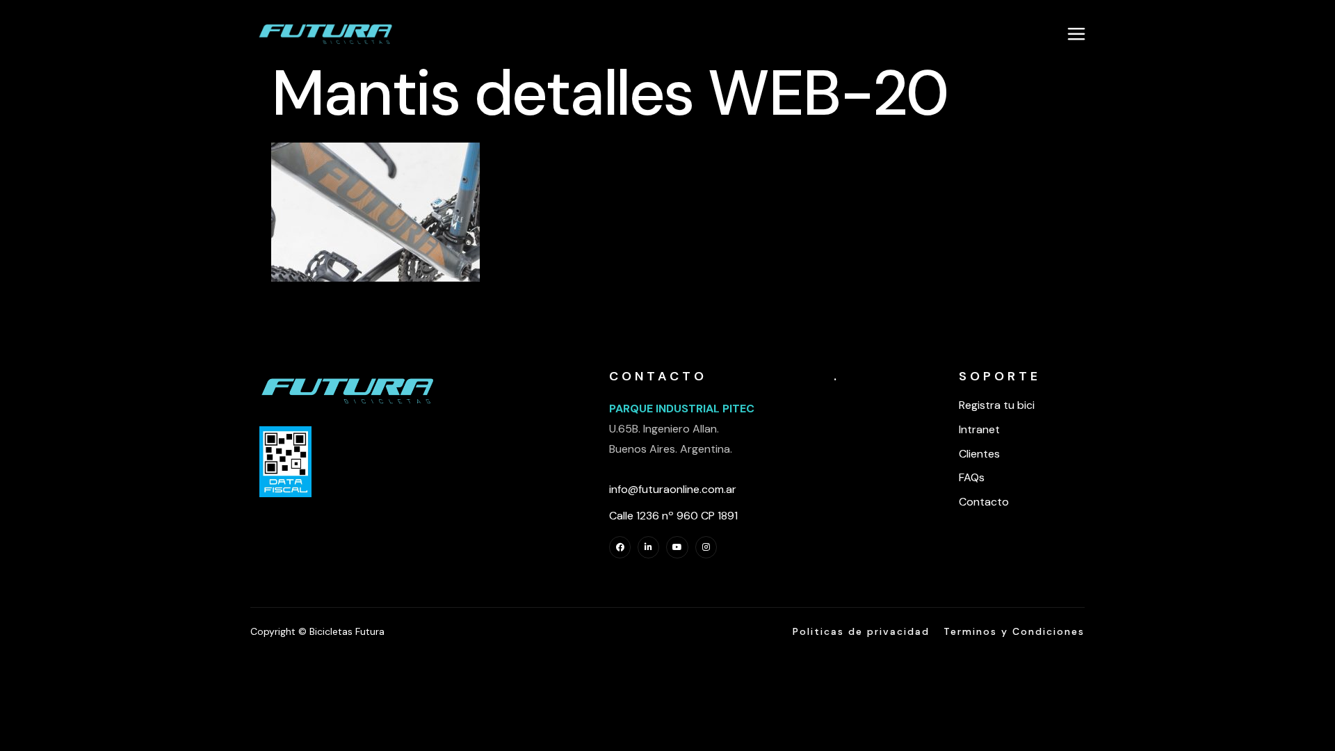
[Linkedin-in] (648, 547)
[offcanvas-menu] (1076, 33)
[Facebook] (620, 547)
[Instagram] (706, 547)
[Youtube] (677, 547)
